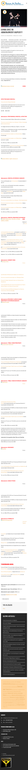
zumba (6, 706)
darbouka (23, 695)
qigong (16, 702)
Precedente (5, 599)
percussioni (9, 702)
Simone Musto (4, 568)
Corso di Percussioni (5, 574)
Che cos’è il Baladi (7, 623)
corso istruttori (6, 686)
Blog (21, 35)
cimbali (22, 684)
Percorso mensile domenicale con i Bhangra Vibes (12, 277)
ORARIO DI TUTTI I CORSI (11, 594)
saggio (18, 702)
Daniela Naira (10, 191)
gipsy (12, 699)
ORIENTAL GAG (19, 700)
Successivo (23, 599)
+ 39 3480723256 (9, 720)
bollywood (6, 684)
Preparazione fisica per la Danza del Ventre (12, 667)
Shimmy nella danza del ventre (10, 661)
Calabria (17, 684)
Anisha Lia (22, 571)
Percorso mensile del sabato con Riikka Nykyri (11, 138)
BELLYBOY (15, 681)
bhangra (19, 681)
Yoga (4, 706)
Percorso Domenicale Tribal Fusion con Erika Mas (12, 366)
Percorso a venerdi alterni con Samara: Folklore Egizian (13, 122)
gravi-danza (5, 700)
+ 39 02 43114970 (8, 722)
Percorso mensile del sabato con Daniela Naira (11, 133)
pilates (14, 702)
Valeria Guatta (19, 233)
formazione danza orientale (7, 699)
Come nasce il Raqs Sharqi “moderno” (11, 658)
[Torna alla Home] (13, 3)
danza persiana (9, 695)
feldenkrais (4, 697)
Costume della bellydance (9, 674)
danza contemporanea (13, 686)
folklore (21, 697)
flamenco (8, 697)
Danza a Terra (4, 542)
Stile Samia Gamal (6, 123)
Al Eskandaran (14, 181)
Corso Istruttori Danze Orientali (8, 102)
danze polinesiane (17, 695)
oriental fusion (14, 700)
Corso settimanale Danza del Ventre (10, 549)
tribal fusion (21, 705)
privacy (4, 753)
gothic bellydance (20, 699)
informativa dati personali (9, 755)
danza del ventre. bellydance (17, 689)
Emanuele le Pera (16, 574)
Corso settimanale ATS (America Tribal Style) (11, 361)
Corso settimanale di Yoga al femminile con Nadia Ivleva (13, 466)
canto (20, 684)
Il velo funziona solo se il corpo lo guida (12, 664)
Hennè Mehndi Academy (6, 571)
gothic (15, 699)
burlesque (12, 684)
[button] (26, 3)
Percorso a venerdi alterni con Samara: (10, 200)
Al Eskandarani (9, 551)
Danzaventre (9, 35)
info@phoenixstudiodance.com (10, 717)
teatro (13, 704)
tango (6, 704)
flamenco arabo (14, 697)
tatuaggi (10, 704)
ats (7, 681)
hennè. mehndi (9, 700)
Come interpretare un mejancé (10, 620)
